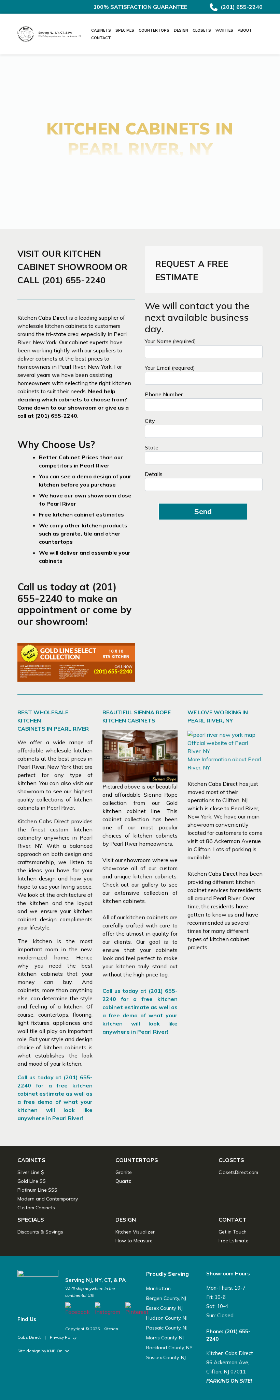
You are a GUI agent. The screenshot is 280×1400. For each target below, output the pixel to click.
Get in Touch (233, 1232)
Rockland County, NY (169, 1348)
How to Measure (134, 1241)
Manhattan (158, 1288)
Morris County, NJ (165, 1338)
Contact (101, 37)
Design (181, 30)
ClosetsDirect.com (238, 1172)
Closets (202, 30)
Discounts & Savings (40, 1232)
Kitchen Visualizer (135, 1232)
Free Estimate (234, 1241)
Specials (124, 30)
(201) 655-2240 (241, 6)
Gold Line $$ (31, 1181)
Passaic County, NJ (166, 1328)
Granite (123, 1172)
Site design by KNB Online (43, 1350)
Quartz (123, 1181)
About (245, 30)
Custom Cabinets (36, 1208)
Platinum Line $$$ (37, 1190)
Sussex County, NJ (166, 1357)
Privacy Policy (63, 1337)
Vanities (224, 30)
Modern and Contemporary (47, 1199)
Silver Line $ (30, 1172)
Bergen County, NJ (166, 1298)
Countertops (154, 30)
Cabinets (101, 30)
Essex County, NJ (164, 1308)
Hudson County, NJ (166, 1318)
